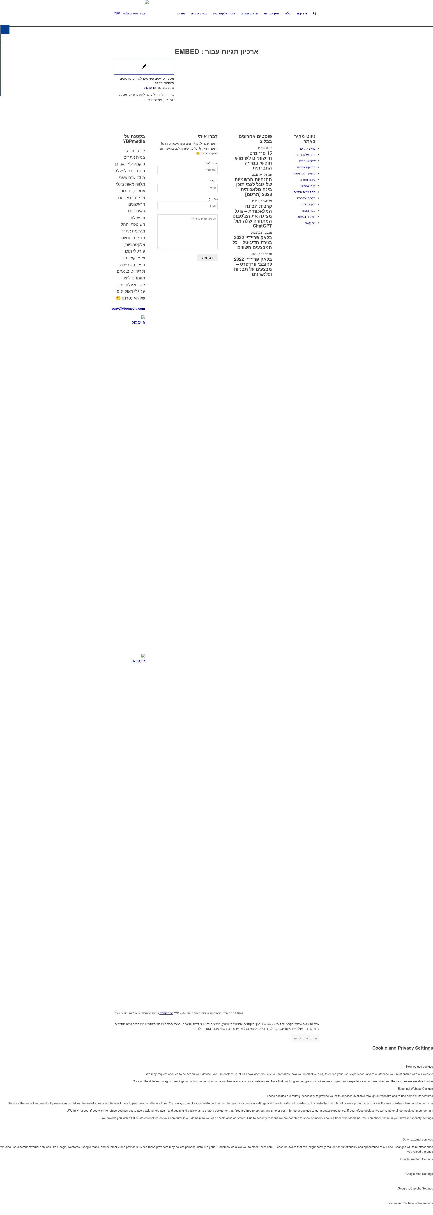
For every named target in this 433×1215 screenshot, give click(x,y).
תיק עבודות (309, 204)
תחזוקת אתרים (306, 167)
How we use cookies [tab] (419, 1066)
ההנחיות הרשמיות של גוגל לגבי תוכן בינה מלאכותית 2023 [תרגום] (253, 186)
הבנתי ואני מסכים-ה (305, 1038)
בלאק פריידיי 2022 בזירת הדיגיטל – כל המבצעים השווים (252, 242)
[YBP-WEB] (131, 13)
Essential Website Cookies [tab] (415, 1088)
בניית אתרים (308, 148)
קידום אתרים (308, 179)
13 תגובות (150, 87)
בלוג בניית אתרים (305, 192)
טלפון (213, 199)
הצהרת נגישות (307, 216)
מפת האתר (309, 210)
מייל (214, 181)
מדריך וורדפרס (306, 198)
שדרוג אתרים (307, 161)
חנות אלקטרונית (306, 155)
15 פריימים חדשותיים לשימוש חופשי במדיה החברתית (253, 160)
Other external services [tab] (418, 1139)
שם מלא (211, 163)
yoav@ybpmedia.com (128, 308)
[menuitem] (181, 13)
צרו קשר (310, 223)
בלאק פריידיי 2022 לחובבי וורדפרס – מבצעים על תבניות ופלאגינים (253, 266)
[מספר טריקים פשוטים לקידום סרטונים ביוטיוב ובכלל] (144, 67)
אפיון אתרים (308, 186)
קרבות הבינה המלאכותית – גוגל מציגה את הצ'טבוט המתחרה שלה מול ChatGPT (252, 215)
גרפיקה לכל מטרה (304, 173)
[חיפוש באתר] (314, 13)
